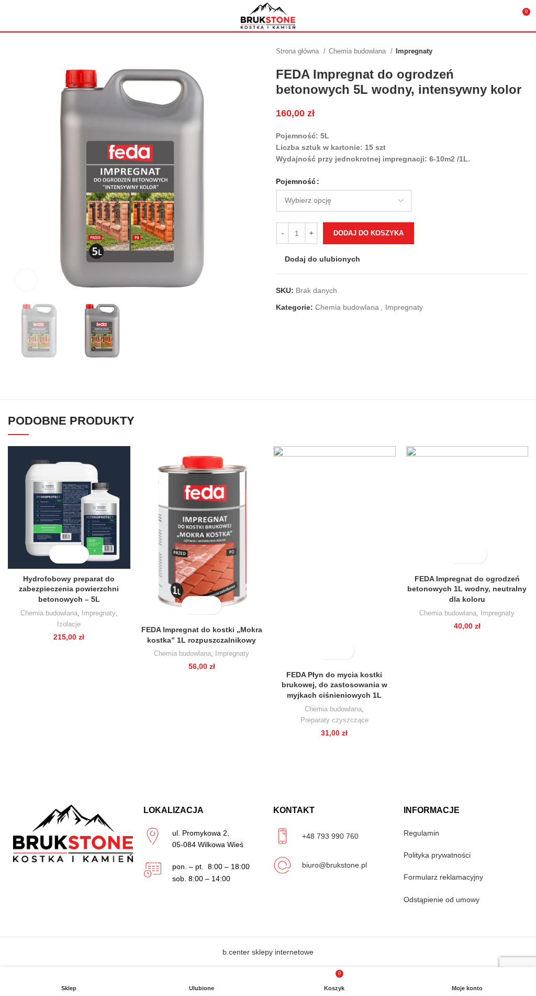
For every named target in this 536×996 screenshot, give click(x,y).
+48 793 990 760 (330, 836)
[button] (60, 554)
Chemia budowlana (358, 51)
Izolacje (69, 624)
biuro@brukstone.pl (334, 865)
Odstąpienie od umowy (441, 899)
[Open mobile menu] (12, 15)
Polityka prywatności (437, 855)
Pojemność (296, 181)
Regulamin (421, 833)
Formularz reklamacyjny (443, 877)
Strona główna (298, 51)
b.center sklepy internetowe (268, 952)
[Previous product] (502, 51)
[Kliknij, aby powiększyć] (26, 279)
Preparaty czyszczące (334, 720)
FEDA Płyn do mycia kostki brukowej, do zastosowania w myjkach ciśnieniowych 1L (334, 684)
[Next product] (523, 51)
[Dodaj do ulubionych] (78, 554)
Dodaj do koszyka (368, 233)
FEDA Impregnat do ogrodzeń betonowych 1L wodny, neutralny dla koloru (467, 589)
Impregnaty (414, 51)
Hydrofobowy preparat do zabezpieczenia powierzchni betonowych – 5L (69, 589)
